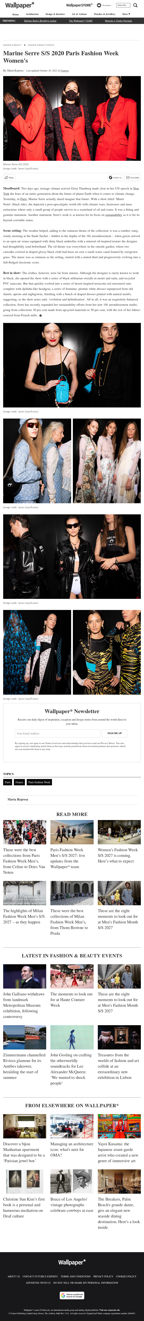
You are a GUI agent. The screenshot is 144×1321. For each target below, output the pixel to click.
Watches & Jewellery (104, 14)
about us (14, 1276)
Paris (23, 199)
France (19, 782)
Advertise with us (38, 1282)
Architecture (32, 14)
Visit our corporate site (109, 1309)
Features (65, 70)
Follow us (117, 177)
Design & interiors (55, 14)
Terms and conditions (76, 1276)
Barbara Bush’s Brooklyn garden (40, 20)
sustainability (113, 215)
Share (11, 177)
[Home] (15, 14)
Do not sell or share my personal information (85, 1282)
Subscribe (121, 5)
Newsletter (134, 177)
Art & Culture (79, 14)
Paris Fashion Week (39, 782)
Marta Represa (15, 70)
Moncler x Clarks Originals (118, 20)
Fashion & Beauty (12, 45)
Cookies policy (126, 1276)
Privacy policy (103, 1276)
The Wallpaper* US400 (80, 20)
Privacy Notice (108, 743)
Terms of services (53, 743)
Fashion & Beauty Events (41, 45)
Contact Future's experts (40, 1276)
